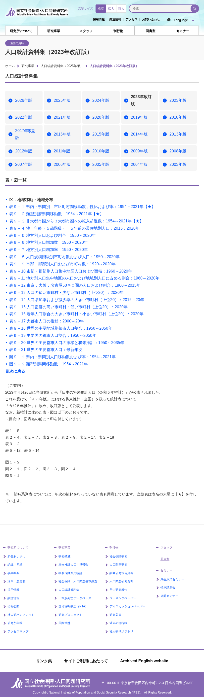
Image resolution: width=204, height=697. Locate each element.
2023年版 (177, 100)
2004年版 (139, 164)
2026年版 (23, 100)
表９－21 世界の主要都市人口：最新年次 (45, 350)
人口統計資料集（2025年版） (62, 66)
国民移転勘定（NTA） (73, 606)
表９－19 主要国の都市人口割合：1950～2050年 (52, 335)
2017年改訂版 (25, 134)
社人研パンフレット (20, 615)
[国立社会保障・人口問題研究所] (38, 18)
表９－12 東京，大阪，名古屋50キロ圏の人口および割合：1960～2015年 (75, 285)
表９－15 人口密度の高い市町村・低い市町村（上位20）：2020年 (68, 307)
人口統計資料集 (68, 590)
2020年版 (100, 117)
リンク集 (44, 661)
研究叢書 (115, 615)
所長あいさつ (16, 556)
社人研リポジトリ (121, 631)
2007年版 (23, 164)
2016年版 (62, 134)
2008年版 (177, 151)
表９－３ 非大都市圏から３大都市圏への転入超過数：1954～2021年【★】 (76, 221)
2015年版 (100, 134)
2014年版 (139, 134)
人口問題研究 (118, 564)
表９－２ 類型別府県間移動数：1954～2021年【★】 (56, 214)
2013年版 (177, 134)
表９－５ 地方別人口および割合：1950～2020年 (52, 235)
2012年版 (23, 151)
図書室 (150, 31)
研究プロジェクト (70, 615)
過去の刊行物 (118, 623)
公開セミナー (169, 596)
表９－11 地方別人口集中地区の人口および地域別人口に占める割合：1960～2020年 (84, 278)
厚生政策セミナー (172, 579)
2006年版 (62, 164)
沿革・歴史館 (16, 581)
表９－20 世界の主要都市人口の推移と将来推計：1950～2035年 (66, 343)
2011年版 (62, 151)
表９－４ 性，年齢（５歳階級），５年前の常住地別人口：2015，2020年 (74, 228)
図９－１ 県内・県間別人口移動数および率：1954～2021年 (62, 357)
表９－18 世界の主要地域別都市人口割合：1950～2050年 (60, 328)
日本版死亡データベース (74, 598)
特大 (121, 8)
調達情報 (115, 19)
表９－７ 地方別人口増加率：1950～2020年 (48, 249)
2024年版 (100, 100)
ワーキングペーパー (122, 598)
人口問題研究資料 (121, 581)
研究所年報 (14, 623)
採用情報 (99, 19)
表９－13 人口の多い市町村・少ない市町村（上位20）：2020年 (66, 292)
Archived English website (144, 661)
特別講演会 (167, 587)
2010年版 (100, 151)
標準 (101, 8)
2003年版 (177, 164)
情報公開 (13, 606)
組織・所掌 (14, 564)
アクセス (132, 19)
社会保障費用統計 (70, 573)
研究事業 (53, 31)
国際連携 (64, 623)
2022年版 (23, 117)
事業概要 (13, 573)
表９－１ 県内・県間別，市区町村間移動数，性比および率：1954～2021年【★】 (82, 207)
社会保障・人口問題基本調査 (77, 581)
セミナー (182, 31)
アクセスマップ (17, 631)
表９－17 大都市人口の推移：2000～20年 (46, 321)
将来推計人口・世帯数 (73, 564)
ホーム (10, 66)
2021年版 (62, 117)
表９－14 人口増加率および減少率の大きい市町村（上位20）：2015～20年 (76, 300)
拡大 (111, 8)
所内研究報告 (118, 590)
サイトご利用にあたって (86, 661)
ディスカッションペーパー (127, 606)
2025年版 (62, 100)
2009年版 (139, 151)
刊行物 (118, 31)
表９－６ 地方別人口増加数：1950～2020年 (48, 242)
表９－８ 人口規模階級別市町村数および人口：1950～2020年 (64, 257)
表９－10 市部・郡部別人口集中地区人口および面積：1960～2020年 (70, 271)
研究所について (21, 31)
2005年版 (100, 164)
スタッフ (86, 31)
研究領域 (64, 556)
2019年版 (139, 117)
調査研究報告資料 (121, 573)
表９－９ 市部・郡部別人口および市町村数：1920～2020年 (62, 264)
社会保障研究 (118, 556)
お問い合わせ (151, 19)
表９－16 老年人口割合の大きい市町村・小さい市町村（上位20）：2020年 (76, 314)
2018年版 (177, 117)
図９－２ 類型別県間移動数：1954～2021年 (48, 364)
